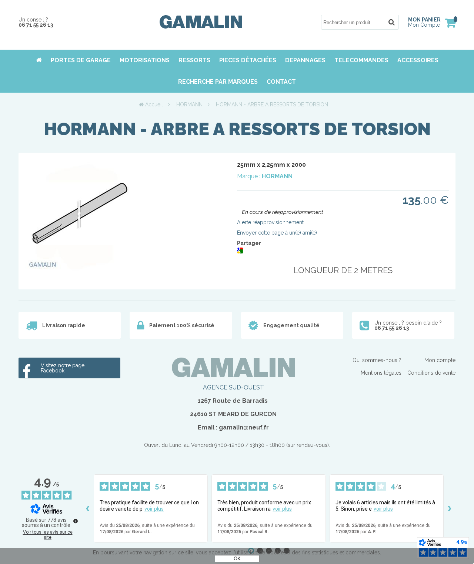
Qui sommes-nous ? (377, 360)
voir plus (154, 509)
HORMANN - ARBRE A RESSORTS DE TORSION (237, 129)
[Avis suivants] (449, 508)
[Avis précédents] (88, 508)
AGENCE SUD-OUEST (233, 387)
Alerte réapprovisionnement (270, 222)
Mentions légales (381, 373)
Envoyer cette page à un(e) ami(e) (277, 233)
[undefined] (76, 521)
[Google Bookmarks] (240, 252)
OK (237, 558)
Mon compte (439, 360)
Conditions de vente (431, 373)
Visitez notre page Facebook (62, 368)
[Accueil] (201, 27)
